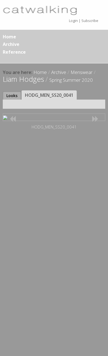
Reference (14, 52)
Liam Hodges (23, 79)
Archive (11, 44)
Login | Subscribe (83, 20)
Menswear (81, 72)
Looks (11, 95)
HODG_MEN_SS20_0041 (49, 95)
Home (9, 37)
